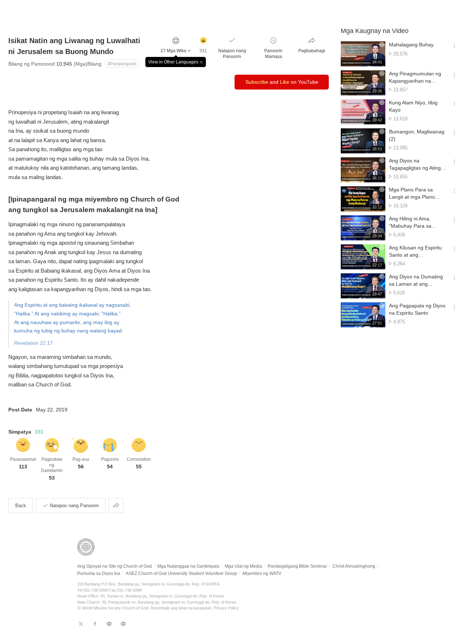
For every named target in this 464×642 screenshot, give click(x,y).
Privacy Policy (226, 608)
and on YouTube (281, 82)
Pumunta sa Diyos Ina (98, 573)
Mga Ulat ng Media (243, 566)
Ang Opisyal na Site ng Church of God (114, 566)
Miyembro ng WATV (262, 573)
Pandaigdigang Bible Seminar (297, 566)
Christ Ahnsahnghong (353, 566)
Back (20, 505)
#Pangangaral (122, 63)
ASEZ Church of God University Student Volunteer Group (181, 573)
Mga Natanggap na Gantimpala (188, 566)
